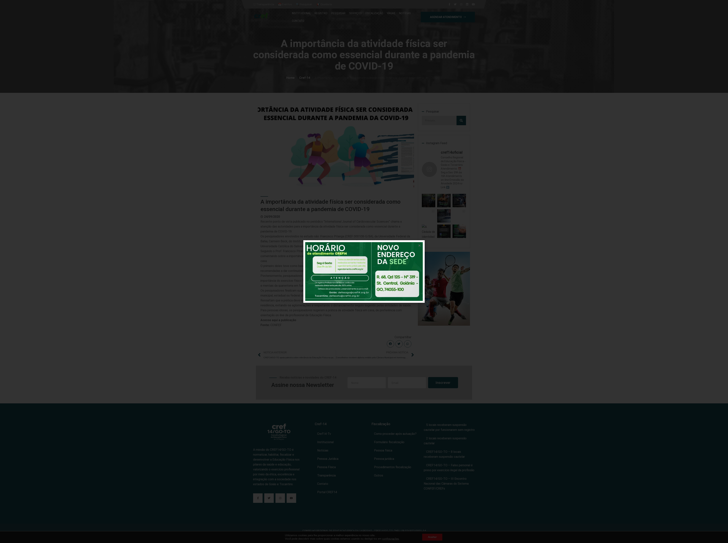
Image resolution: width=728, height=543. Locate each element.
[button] (419, 245)
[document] (364, 271)
